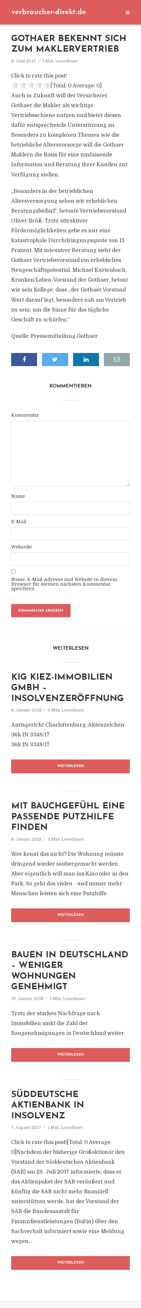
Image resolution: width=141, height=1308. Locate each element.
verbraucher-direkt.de (48, 12)
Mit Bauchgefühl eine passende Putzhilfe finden (68, 817)
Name (18, 496)
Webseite (21, 547)
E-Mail (18, 521)
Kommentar (25, 415)
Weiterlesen (70, 766)
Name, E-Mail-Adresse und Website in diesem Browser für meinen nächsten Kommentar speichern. (64, 584)
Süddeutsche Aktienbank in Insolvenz (47, 1105)
